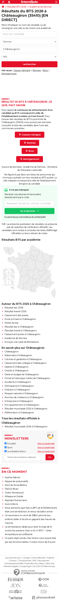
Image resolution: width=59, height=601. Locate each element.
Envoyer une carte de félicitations (22, 342)
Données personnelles (14, 563)
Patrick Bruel (11, 489)
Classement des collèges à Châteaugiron (25, 363)
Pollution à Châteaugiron (17, 389)
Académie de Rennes (40, 6)
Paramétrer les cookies (34, 563)
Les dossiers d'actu (16, 451)
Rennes (37, 70)
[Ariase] (15, 597)
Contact (13, 561)
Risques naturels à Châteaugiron (21, 393)
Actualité (11, 443)
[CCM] (43, 579)
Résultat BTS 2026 (16, 6)
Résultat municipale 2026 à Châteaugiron (26, 408)
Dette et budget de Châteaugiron (22, 374)
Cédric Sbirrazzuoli (14, 492)
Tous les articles (24, 561)
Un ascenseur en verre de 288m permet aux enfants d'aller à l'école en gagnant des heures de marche (30, 519)
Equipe (27, 558)
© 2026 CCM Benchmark (44, 566)
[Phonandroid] (43, 597)
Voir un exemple (46, 443)
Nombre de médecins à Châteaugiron (24, 397)
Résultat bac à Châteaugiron (19, 326)
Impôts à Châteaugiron (16, 370)
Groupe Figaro (26, 566)
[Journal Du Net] (15, 585)
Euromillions (11, 504)
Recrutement (43, 561)
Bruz (45, 70)
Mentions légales (11, 566)
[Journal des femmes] (15, 579)
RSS (34, 561)
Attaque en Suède (14, 496)
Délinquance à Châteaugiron (19, 386)
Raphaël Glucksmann (16, 500)
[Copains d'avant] (15, 591)
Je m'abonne (27, 211)
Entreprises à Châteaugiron (19, 401)
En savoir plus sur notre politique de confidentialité (25, 217)
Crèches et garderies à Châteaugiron (23, 359)
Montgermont (9, 73)
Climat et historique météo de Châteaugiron (27, 378)
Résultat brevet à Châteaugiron (21, 330)
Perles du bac (12, 322)
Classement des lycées (16, 315)
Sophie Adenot (12, 477)
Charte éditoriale (38, 558)
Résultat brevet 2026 (15, 311)
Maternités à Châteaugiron (18, 355)
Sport (9, 447)
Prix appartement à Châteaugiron (22, 405)
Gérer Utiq (50, 563)
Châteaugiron (11, 351)
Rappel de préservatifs (16, 481)
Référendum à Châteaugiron (19, 412)
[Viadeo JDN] (43, 591)
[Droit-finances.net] (43, 585)
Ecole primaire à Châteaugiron (20, 319)
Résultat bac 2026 (14, 307)
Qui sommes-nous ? (13, 558)
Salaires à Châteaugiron (17, 366)
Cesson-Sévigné (21, 70)
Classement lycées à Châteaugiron (22, 334)
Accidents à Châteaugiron (18, 382)
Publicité (50, 558)
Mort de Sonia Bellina (16, 485)
